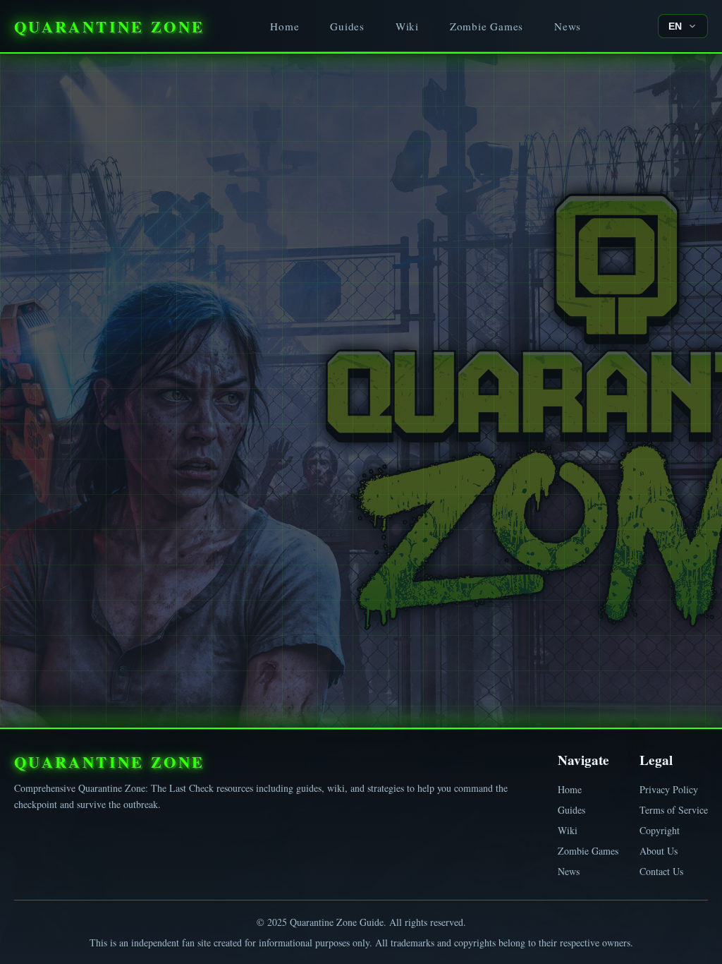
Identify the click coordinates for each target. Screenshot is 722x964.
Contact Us (661, 871)
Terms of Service (674, 810)
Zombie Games (486, 26)
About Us (659, 850)
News (567, 26)
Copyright (660, 830)
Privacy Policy (669, 789)
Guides (347, 26)
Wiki (407, 26)
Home (284, 26)
